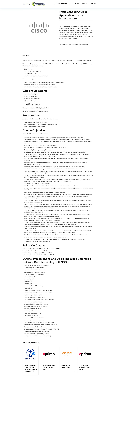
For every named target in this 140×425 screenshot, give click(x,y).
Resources (84, 3)
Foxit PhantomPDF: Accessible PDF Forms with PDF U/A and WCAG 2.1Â (30, 368)
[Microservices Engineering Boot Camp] (85, 354)
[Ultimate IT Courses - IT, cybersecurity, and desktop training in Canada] (34, 4)
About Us (75, 3)
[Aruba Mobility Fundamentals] (67, 354)
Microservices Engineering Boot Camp (84, 367)
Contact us (93, 3)
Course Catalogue (63, 3)
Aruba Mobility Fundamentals (65, 366)
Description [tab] (26, 55)
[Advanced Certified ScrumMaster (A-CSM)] (49, 354)
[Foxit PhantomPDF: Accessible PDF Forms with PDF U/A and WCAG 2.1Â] (30, 354)
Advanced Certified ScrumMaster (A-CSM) (49, 367)
